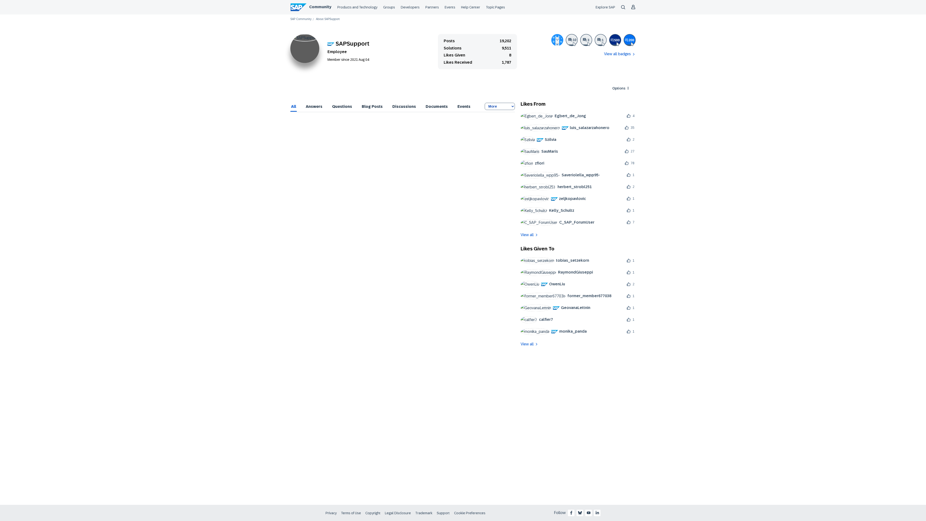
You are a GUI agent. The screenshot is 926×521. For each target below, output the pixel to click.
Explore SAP (605, 7)
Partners (432, 7)
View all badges (617, 54)
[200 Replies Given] (630, 40)
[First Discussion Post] (601, 40)
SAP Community (301, 19)
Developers (410, 7)
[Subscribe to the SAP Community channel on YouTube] (589, 513)
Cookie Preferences (469, 513)
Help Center (470, 7)
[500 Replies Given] (615, 40)
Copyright (373, 513)
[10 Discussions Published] (572, 40)
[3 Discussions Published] (586, 40)
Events (450, 7)
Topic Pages (495, 7)
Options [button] (618, 88)
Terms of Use (351, 513)
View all (527, 235)
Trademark (423, 513)
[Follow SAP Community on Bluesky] (580, 513)
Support (443, 513)
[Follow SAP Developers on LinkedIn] (597, 513)
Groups (389, 7)
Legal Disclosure (398, 513)
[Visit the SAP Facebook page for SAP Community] (571, 513)
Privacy (331, 513)
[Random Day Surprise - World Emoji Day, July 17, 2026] (557, 40)
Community (320, 7)
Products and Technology (357, 7)
